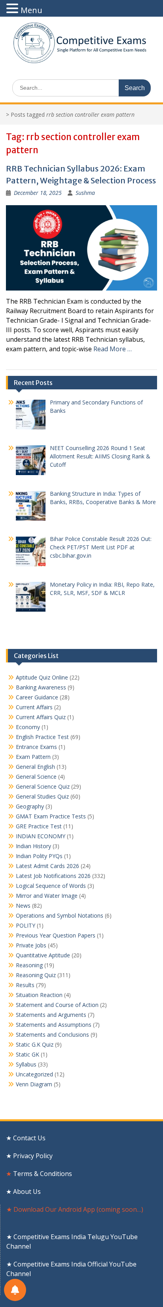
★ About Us (23, 1191)
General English (35, 766)
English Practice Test (42, 737)
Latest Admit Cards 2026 (47, 866)
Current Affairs (34, 707)
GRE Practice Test (39, 826)
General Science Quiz (43, 786)
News (23, 905)
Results (25, 985)
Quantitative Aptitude (43, 955)
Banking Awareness (41, 687)
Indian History (33, 846)
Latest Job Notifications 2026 (53, 876)
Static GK (27, 1054)
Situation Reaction (39, 995)
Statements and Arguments (51, 1014)
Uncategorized (34, 1074)
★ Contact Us (25, 1138)
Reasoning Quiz (36, 975)
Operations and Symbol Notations (59, 915)
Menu (31, 10)
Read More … (112, 349)
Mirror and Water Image (47, 895)
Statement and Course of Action (57, 1005)
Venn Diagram (34, 1084)
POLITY (25, 925)
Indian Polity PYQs (39, 856)
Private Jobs (31, 945)
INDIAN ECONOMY (40, 836)
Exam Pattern (33, 756)
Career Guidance (37, 697)
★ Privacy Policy (29, 1155)
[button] (13, 8)
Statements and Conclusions (52, 1034)
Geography (30, 806)
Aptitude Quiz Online (42, 677)
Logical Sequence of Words (51, 885)
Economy (28, 727)
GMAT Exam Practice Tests (51, 816)
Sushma (85, 192)
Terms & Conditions (45, 1173)
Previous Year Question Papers (55, 935)
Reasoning (29, 965)
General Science (36, 776)
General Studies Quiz (42, 796)
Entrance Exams (36, 747)
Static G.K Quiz (34, 1044)
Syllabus (26, 1064)
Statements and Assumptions (53, 1024)
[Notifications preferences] (15, 1290)
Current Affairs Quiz (41, 717)
